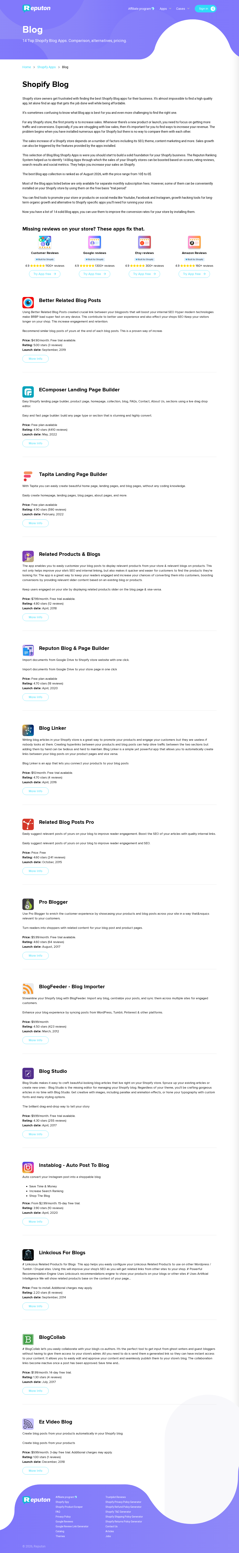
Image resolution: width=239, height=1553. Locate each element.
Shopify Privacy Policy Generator (123, 1502)
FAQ (58, 1511)
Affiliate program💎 (141, 8)
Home (26, 67)
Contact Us (112, 1526)
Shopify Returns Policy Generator (124, 1521)
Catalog (60, 1531)
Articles (110, 1531)
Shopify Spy (62, 1502)
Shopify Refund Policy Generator (124, 1506)
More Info (35, 359)
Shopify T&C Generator (118, 1511)
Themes (60, 1536)
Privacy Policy (63, 1516)
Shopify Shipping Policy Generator (124, 1516)
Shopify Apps (46, 67)
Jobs (108, 1536)
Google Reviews (64, 1521)
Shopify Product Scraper (69, 1506)
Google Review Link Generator (72, 1526)
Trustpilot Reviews (116, 1497)
